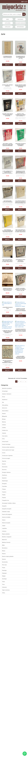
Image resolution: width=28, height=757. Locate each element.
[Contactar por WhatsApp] (25, 754)
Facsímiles (4, 486)
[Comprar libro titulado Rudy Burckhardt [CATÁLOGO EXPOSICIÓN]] (7, 192)
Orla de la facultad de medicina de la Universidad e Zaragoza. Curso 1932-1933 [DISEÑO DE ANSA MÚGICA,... (7, 361)
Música (3, 550)
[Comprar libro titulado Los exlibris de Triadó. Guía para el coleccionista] (20, 250)
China (3, 438)
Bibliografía (4, 416)
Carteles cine (5, 430)
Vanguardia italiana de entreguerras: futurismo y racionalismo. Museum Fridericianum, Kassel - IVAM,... (20, 144)
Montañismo (4, 548)
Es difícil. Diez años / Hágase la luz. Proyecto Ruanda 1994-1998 (20, 289)
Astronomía (4, 408)
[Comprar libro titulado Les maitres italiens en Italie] (7, 303)
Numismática (5, 562)
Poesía (3, 567)
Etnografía (4, 483)
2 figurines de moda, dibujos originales (7, 57)
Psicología (4, 570)
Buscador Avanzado (20, 23)
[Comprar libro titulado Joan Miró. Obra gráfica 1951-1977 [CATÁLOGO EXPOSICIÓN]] (7, 105)
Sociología (4, 578)
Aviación (4, 413)
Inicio (7, 19)
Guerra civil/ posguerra (7, 514)
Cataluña (4, 433)
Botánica (4, 422)
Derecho (4, 464)
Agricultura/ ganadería (7, 388)
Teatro (3, 581)
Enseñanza (4, 475)
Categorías (7, 23)
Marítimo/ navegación (6, 536)
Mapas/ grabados (6, 534)
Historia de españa (6, 522)
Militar (3, 545)
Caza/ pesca (4, 436)
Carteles (4, 427)
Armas (3, 396)
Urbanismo (4, 587)
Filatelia (3, 494)
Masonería (4, 539)
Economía (4, 469)
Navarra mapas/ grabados (7, 556)
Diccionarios (4, 466)
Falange (4, 489)
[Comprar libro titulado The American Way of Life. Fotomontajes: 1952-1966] (20, 47)
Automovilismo (5, 410)
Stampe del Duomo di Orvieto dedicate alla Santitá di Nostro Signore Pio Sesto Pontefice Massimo (7, 289)
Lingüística (4, 528)
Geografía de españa (6, 508)
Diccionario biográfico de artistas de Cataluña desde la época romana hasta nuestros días (20, 330)
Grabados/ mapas (6, 511)
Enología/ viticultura (6, 472)
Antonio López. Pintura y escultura (7, 85)
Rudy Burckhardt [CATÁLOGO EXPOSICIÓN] (7, 201)
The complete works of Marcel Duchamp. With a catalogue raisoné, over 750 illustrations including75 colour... (20, 202)
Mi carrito (25, 1)
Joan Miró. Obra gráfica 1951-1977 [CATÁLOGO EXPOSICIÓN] (7, 114)
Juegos (3, 525)
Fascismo (4, 492)
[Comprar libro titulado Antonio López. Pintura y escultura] (7, 76)
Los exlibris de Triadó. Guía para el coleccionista (20, 260)
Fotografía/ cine (5, 500)
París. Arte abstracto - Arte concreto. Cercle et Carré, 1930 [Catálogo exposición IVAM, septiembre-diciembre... (20, 230)
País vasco (4, 564)
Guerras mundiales (6, 517)
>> (25, 381)
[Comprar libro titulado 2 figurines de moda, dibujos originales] (7, 47)
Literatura (4, 531)
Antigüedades (20, 26)
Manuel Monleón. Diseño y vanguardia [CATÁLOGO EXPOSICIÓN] (20, 86)
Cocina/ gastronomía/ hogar (8, 450)
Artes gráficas (5, 405)
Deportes (4, 461)
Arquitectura (4, 399)
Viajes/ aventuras (6, 590)
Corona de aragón (6, 458)
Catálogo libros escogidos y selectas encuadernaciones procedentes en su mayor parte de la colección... (20, 357)
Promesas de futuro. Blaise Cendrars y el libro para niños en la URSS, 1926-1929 (20, 172)
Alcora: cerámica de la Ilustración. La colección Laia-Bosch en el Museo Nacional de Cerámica (7, 172)
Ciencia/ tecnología (6, 444)
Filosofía (4, 497)
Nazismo (4, 559)
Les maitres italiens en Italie (8, 308)
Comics (3, 452)
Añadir (8, 64)
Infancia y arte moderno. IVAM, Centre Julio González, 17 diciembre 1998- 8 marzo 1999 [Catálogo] (20, 114)
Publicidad (4, 573)
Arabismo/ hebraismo (6, 394)
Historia (3, 520)
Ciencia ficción (5, 441)
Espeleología (5, 480)
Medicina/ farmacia (6, 542)
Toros (3, 584)
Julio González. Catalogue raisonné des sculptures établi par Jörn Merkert (7, 230)
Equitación (4, 478)
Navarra (4, 553)
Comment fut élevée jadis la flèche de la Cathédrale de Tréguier (20, 309)
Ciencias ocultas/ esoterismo (8, 447)
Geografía (4, 506)
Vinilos (3, 592)
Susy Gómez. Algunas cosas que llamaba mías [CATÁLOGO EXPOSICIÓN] (7, 144)
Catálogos (7, 26)
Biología (4, 419)
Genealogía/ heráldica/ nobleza (9, 503)
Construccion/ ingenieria (7, 455)
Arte (3, 402)
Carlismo (4, 424)
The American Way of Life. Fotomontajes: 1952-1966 (20, 57)
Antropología (5, 391)
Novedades (20, 19)
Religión (4, 576)
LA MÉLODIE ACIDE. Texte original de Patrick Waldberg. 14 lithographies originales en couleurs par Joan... (7, 331)
